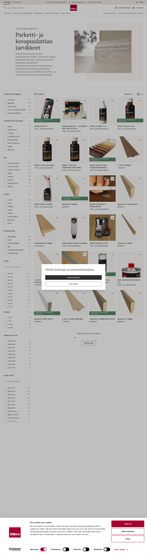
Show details (119, 549)
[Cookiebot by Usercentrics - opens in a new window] (15, 549)
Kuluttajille (73, 284)
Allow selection (128, 531)
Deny (128, 539)
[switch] (66, 549)
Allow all (127, 524)
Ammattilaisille (73, 277)
